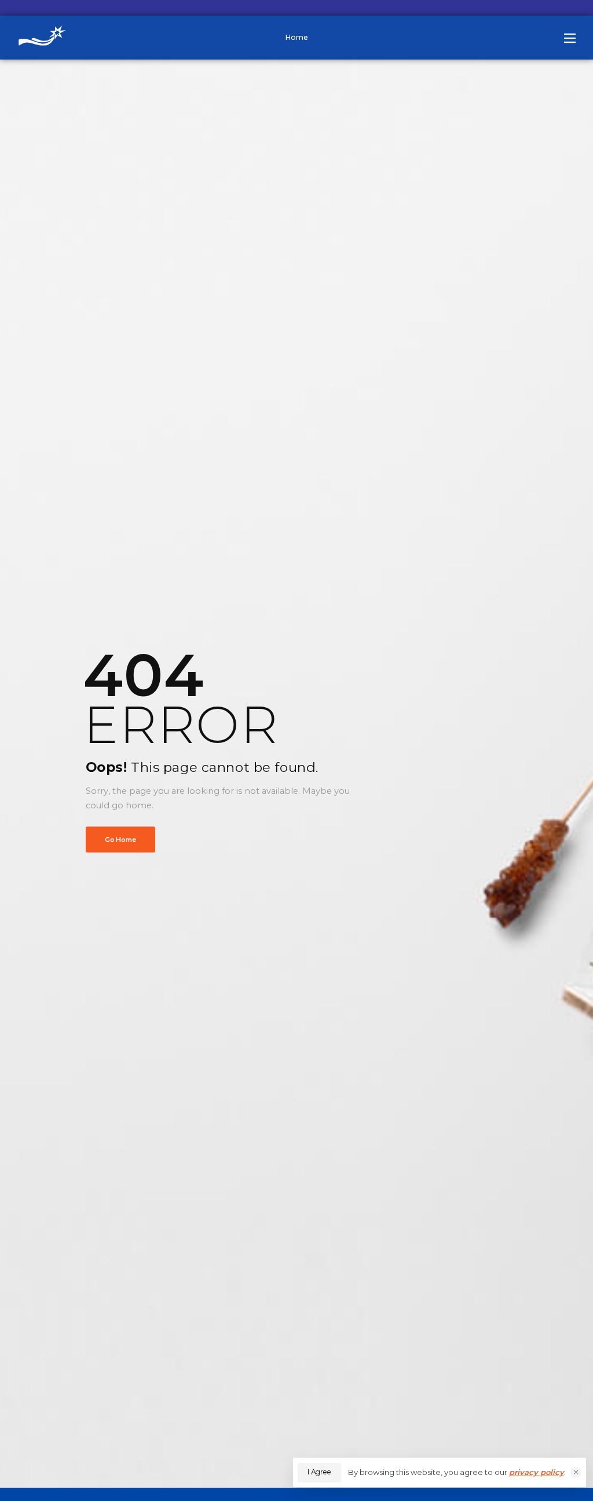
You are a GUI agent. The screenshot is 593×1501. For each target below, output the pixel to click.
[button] (575, 1472)
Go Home (120, 839)
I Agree (319, 1471)
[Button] (570, 38)
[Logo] (46, 37)
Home (296, 37)
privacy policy (536, 1472)
